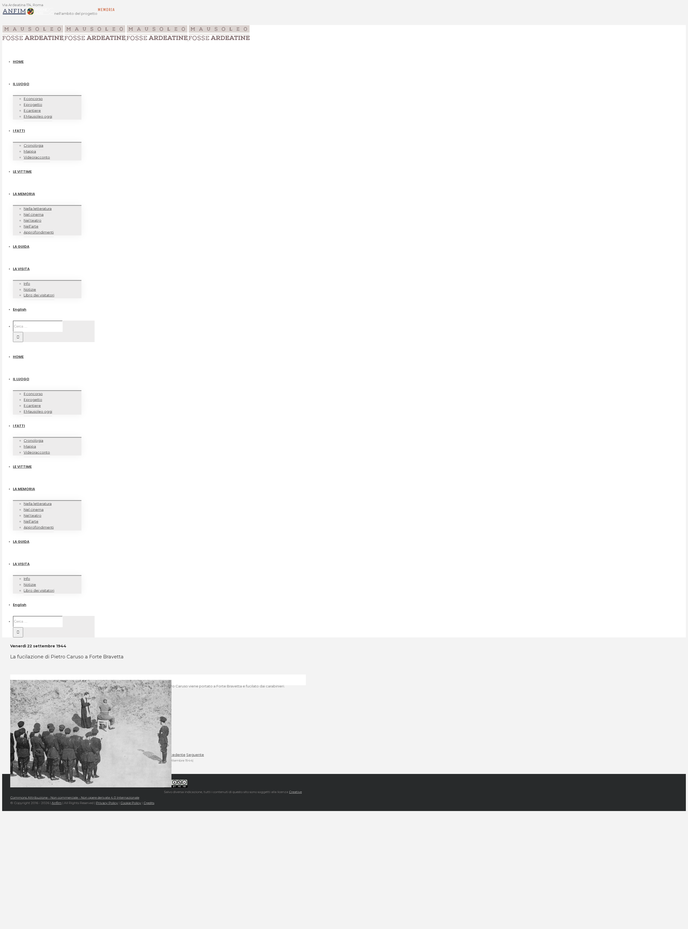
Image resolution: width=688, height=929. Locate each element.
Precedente (174, 754)
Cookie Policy (130, 803)
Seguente (195, 754)
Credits (149, 803)
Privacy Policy (107, 803)
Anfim (57, 803)
